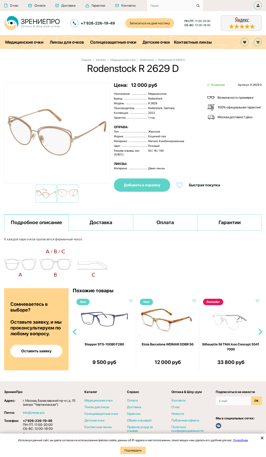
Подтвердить (133, 450)
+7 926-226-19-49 (98, 23)
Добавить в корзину (142, 185)
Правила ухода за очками (140, 429)
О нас (14, 5)
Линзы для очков (67, 42)
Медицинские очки (24, 42)
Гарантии (98, 5)
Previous (75, 332)
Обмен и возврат (139, 420)
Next (260, 332)
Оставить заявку (36, 351)
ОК (256, 400)
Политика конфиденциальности (187, 429)
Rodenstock (147, 59)
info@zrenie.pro (34, 413)
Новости (177, 414)
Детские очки (156, 42)
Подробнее (240, 440)
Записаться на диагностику (149, 23)
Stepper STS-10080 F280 (104, 344)
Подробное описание (36, 222)
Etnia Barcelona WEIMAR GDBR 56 (167, 344)
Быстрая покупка (204, 185)
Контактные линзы (193, 42)
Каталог (101, 59)
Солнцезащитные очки (113, 42)
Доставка (68, 5)
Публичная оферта (185, 420)
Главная (86, 59)
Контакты (128, 5)
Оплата (39, 5)
